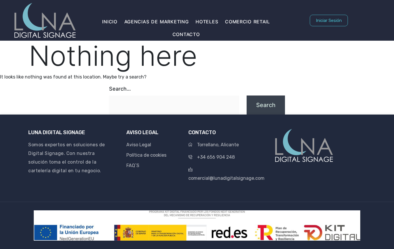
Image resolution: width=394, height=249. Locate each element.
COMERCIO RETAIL (247, 22)
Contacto (186, 34)
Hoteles (207, 22)
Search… (120, 89)
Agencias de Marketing (156, 22)
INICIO (109, 22)
